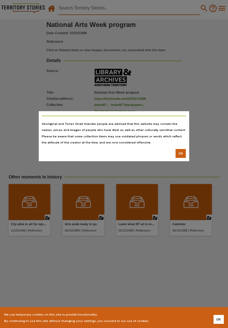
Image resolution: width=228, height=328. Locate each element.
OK (181, 153)
